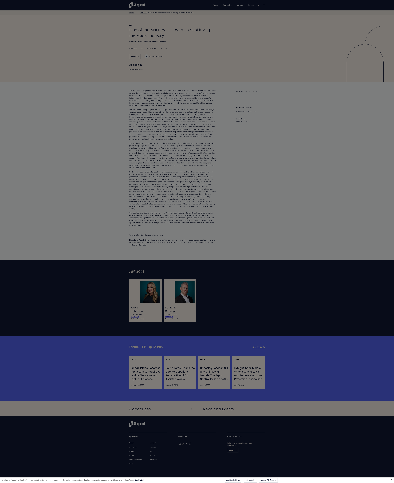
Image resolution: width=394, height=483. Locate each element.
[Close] (391, 480)
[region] (197, 480)
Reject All (250, 480)
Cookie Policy (141, 480)
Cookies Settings (233, 480)
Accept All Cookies (268, 480)
